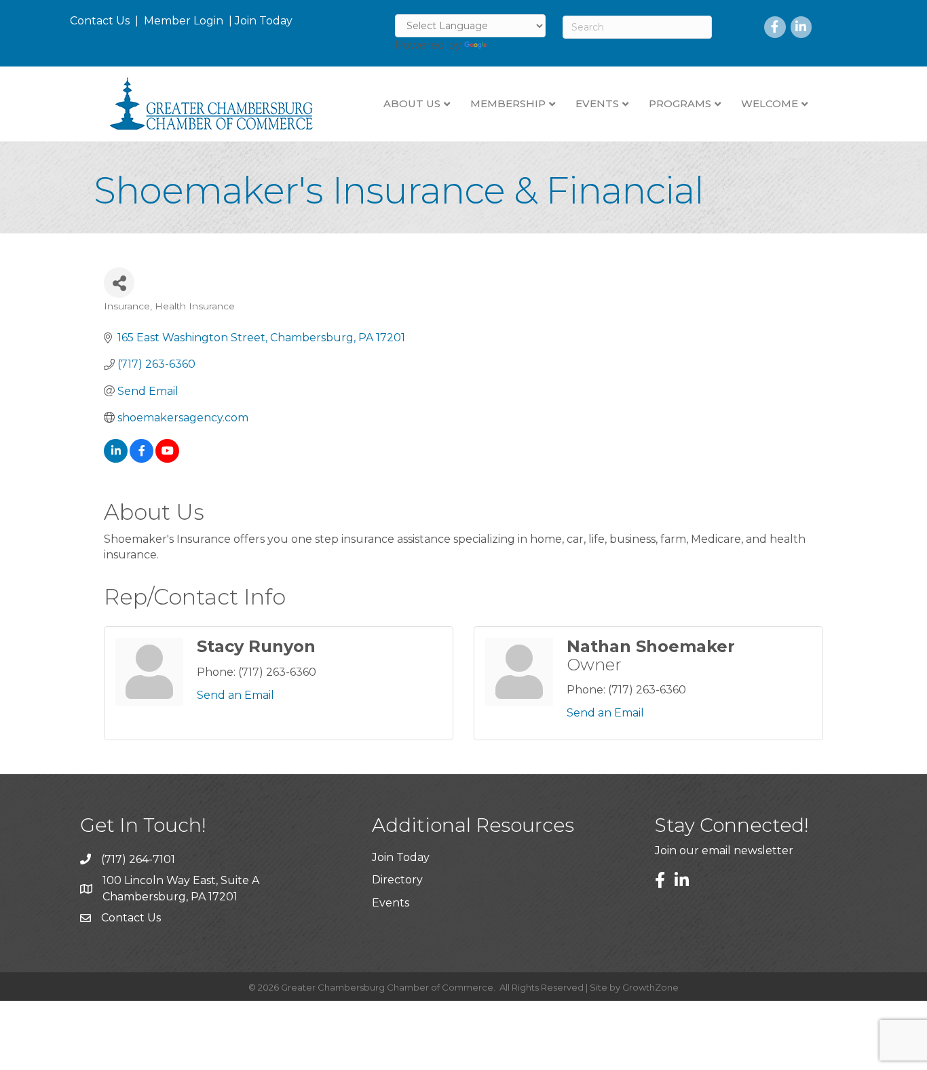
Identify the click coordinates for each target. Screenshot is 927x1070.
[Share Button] (119, 282)
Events (390, 902)
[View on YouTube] (167, 459)
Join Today (263, 20)
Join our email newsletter (724, 850)
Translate (514, 45)
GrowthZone (650, 987)
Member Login (183, 20)
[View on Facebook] (141, 459)
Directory (397, 879)
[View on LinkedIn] (116, 459)
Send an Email (235, 695)
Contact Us (100, 20)
